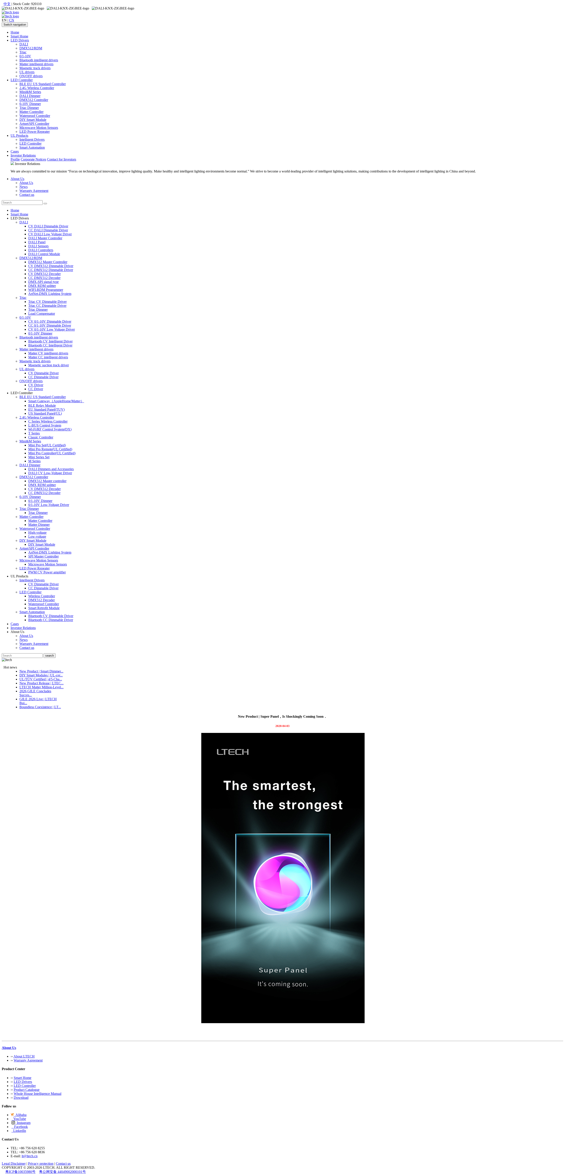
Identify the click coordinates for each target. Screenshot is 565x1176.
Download (21, 1097)
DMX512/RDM (30, 48)
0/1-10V (25, 56)
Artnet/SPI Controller (34, 123)
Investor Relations (23, 155)
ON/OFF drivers (31, 76)
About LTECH (24, 1056)
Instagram (22, 1123)
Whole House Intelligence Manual (37, 1093)
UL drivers (26, 72)
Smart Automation (32, 147)
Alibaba (20, 1115)
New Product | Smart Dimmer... (41, 671)
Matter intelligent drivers (36, 64)
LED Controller (22, 80)
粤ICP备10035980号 (20, 1172)
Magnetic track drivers (35, 68)
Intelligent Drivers (32, 139)
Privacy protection (40, 1163)
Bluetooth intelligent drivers (38, 60)
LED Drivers (20, 40)
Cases (15, 151)
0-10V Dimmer (30, 104)
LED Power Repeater (34, 131)
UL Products (19, 135)
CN (11, 20)
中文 (7, 4)
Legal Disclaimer (14, 1163)
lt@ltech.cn (30, 1156)
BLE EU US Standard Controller (42, 84)
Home (15, 32)
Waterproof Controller (34, 116)
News (23, 187)
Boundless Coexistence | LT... (40, 707)
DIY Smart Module (32, 120)
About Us (17, 179)
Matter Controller (31, 112)
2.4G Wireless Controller (36, 88)
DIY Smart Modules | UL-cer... (41, 675)
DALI (23, 44)
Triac (22, 52)
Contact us (26, 195)
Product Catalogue (27, 1090)
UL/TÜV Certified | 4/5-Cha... (40, 679)
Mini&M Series (30, 92)
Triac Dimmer (29, 108)
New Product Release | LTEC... (41, 683)
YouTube (18, 1119)
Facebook (19, 1127)
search (49, 655)
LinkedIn (18, 1131)
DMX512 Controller (33, 100)
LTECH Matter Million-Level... (41, 687)
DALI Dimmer (29, 96)
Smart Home (19, 36)
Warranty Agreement (33, 191)
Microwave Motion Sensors (38, 127)
